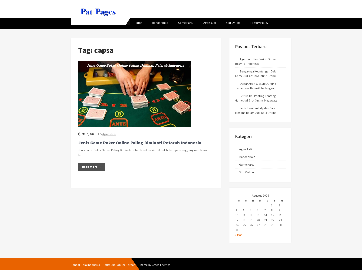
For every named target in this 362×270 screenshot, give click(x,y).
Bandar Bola (160, 23)
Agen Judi (209, 23)
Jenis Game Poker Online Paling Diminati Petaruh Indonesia (139, 143)
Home (138, 23)
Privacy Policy (259, 23)
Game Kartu (185, 23)
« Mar (238, 235)
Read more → (91, 167)
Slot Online (233, 23)
